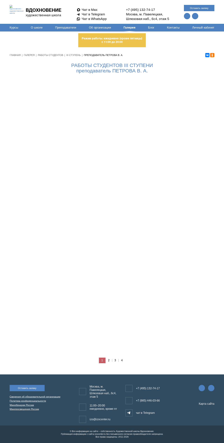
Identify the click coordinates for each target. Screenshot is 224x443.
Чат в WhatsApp (94, 19)
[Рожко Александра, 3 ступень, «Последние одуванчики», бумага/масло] (43, 180)
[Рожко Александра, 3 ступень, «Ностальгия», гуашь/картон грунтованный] (180, 112)
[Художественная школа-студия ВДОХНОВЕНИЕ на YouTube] (195, 16)
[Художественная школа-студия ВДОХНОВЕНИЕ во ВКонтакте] (187, 16)
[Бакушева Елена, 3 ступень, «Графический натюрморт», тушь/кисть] (180, 180)
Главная (15, 55)
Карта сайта (206, 403)
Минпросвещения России (24, 409)
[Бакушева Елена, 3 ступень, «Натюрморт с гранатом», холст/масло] (112, 249)
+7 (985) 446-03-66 (148, 400)
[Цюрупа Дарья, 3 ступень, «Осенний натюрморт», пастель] (43, 249)
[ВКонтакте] (207, 55)
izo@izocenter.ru (100, 419)
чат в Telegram (145, 412)
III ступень (73, 55)
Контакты (173, 27)
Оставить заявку (199, 8)
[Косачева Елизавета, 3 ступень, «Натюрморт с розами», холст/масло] (112, 112)
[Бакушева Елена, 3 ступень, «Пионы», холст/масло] (112, 317)
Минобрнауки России (22, 405)
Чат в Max (89, 10)
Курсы (14, 27)
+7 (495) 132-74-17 (140, 10)
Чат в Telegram (93, 14)
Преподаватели (65, 27)
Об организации (100, 27)
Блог (151, 27)
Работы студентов (50, 55)
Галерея (129, 27)
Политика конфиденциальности (28, 400)
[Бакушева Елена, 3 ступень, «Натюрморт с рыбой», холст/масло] (43, 317)
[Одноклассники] (212, 55)
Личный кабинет (203, 27)
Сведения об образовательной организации (35, 396)
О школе (37, 27)
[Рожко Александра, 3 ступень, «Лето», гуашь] (180, 317)
